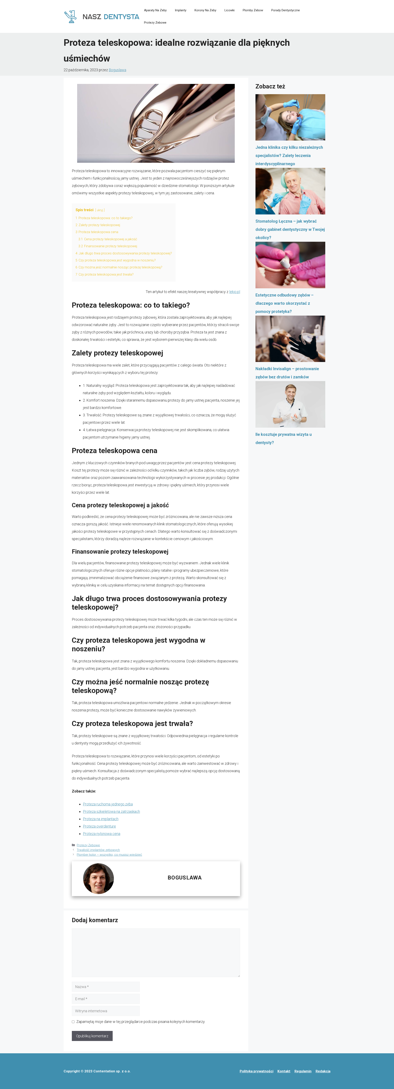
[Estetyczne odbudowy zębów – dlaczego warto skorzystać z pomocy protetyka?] (290, 266)
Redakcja (323, 1071)
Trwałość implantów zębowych (98, 850)
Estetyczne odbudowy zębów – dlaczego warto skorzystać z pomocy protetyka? (284, 303)
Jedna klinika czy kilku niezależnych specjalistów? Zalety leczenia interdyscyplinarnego (289, 155)
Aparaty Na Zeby (155, 10)
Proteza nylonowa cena (101, 833)
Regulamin (303, 1071)
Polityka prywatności (256, 1071)
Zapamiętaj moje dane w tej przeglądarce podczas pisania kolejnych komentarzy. (140, 1021)
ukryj (100, 210)
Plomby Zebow (253, 10)
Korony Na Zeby (205, 10)
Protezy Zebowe (155, 22)
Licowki (229, 10)
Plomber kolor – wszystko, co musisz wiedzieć (109, 855)
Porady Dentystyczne (285, 10)
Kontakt (283, 1071)
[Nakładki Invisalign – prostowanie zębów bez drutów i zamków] (290, 340)
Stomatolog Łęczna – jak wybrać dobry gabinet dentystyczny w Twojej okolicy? (290, 229)
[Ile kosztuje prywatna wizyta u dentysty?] (290, 405)
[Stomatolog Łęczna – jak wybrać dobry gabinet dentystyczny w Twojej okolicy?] (290, 192)
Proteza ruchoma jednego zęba (108, 804)
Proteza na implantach (100, 819)
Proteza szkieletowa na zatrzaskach (111, 811)
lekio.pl (234, 292)
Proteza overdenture (99, 826)
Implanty (180, 10)
